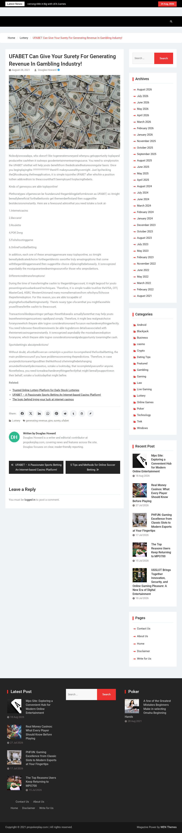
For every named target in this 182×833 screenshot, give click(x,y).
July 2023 (142, 244)
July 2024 (142, 192)
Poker (140, 408)
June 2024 (143, 199)
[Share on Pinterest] (56, 413)
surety (57, 420)
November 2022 (146, 263)
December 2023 (146, 225)
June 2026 (143, 102)
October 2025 (145, 147)
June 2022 (143, 270)
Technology (144, 415)
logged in (30, 499)
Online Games (145, 402)
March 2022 (144, 283)
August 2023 (144, 237)
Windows (142, 428)
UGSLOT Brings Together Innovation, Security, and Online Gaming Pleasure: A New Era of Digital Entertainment (152, 581)
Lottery (16, 420)
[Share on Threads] (82, 413)
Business (142, 337)
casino (141, 344)
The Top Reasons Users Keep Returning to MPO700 (41, 781)
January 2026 (145, 134)
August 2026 (144, 89)
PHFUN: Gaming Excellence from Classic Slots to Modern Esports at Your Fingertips (152, 523)
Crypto (141, 350)
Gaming (141, 376)
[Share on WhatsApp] (47, 413)
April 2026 (143, 115)
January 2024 (145, 218)
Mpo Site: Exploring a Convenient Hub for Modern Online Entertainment (152, 463)
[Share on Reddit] (64, 413)
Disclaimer (143, 651)
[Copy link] (90, 413)
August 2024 (144, 186)
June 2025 (143, 166)
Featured (142, 363)
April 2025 (143, 179)
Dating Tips (144, 357)
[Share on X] (30, 413)
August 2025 (144, 160)
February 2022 (145, 289)
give (50, 420)
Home (140, 643)
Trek (139, 421)
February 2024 (145, 212)
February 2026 (145, 128)
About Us (142, 636)
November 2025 (146, 141)
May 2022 (142, 276)
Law (139, 382)
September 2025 (146, 154)
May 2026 (142, 108)
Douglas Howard (47, 69)
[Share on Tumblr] (73, 413)
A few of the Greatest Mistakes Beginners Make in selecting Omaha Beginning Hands (148, 709)
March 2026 (144, 121)
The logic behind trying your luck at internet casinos (43, 399)
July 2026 (142, 96)
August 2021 (144, 295)
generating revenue (36, 420)
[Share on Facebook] (22, 413)
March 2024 (144, 205)
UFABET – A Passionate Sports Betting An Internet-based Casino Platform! (56, 394)
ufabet (65, 420)
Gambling (142, 369)
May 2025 (142, 173)
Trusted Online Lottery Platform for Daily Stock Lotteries (45, 390)
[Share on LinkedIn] (39, 413)
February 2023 (145, 257)
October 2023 (145, 231)
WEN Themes (168, 827)
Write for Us (144, 658)
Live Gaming (144, 389)
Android (141, 324)
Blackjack (143, 331)
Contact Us (143, 628)
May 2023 (142, 250)
